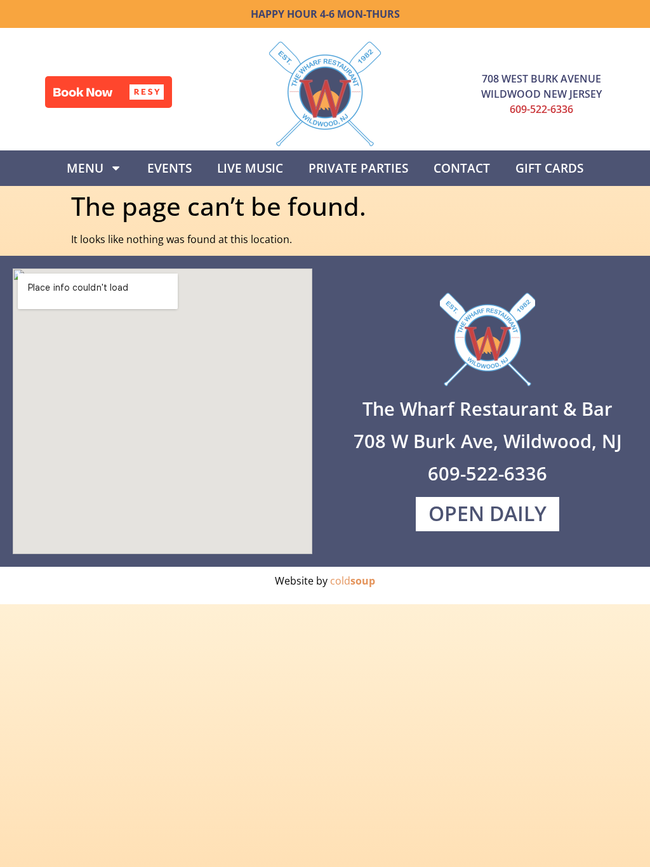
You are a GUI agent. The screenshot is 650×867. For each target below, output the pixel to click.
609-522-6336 (541, 109)
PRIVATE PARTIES (358, 167)
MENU (85, 167)
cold (352, 581)
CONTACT (462, 167)
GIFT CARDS (549, 167)
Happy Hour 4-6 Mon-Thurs (325, 14)
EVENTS (169, 167)
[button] (108, 92)
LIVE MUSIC (250, 167)
